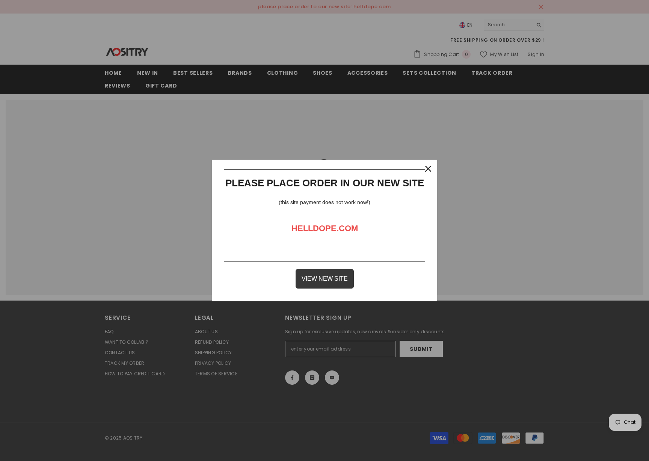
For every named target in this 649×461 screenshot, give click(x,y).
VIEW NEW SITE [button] (325, 278)
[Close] (428, 169)
